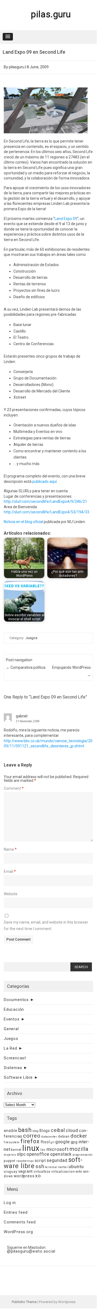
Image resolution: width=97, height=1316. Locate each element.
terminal (51, 1167)
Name (10, 849)
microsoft (57, 1149)
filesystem (12, 1142)
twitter (63, 1167)
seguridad (56, 1160)
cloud (72, 1130)
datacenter (49, 1136)
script (40, 1160)
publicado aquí (44, 481)
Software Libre (18, 1077)
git (52, 1142)
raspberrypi (25, 1161)
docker (78, 1136)
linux (31, 1148)
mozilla (79, 1149)
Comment (14, 788)
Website (10, 894)
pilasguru (16, 67)
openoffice (38, 1154)
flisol (45, 1142)
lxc (43, 1150)
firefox (30, 1141)
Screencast (15, 1058)
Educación (14, 1009)
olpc (21, 1154)
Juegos (31, 638)
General (11, 1028)
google (62, 1141)
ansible (10, 1130)
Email (10, 871)
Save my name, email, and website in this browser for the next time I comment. (46, 925)
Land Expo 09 (66, 218)
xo (38, 1175)
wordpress (24, 1175)
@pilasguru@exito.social (31, 1251)
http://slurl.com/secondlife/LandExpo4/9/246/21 (45, 501)
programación (83, 1154)
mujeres (10, 1154)
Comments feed (19, 1222)
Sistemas (13, 1067)
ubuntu (76, 1166)
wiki (79, 1171)
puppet (10, 1161)
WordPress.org (18, 1231)
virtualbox (42, 1171)
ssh (39, 1166)
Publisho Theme (24, 1302)
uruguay (10, 1171)
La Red (10, 1048)
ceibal (58, 1130)
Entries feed (16, 1212)
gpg (74, 1142)
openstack (61, 1154)
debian (64, 1136)
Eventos (12, 1019)
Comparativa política (25, 667)
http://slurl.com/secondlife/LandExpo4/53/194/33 (46, 512)
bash (25, 1130)
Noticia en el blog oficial (23, 522)
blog (36, 1131)
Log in (10, 1202)
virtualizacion (63, 1171)
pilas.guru (51, 14)
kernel (16, 1150)
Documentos (16, 999)
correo (32, 1135)
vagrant (25, 1171)
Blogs (44, 1130)
